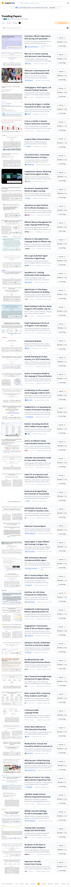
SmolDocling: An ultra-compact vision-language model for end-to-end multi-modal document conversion (38, 391)
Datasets (50, 884)
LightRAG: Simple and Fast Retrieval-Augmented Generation (37, 795)
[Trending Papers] (20, 23)
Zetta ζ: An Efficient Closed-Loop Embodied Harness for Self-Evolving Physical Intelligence (37, 442)
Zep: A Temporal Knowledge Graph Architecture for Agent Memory (37, 677)
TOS (16, 884)
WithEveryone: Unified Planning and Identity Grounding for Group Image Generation (37, 761)
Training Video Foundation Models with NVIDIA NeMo (34, 829)
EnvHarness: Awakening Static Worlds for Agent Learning (36, 189)
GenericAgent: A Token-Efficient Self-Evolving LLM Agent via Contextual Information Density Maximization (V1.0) (37, 543)
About (27, 884)
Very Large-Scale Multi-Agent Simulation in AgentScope (36, 257)
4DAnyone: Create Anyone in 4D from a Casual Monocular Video (36, 71)
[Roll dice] (67, 28)
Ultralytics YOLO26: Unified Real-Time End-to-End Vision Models (37, 643)
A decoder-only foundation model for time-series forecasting (37, 458)
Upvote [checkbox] (62, 38)
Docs (68, 884)
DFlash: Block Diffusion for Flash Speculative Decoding (35, 728)
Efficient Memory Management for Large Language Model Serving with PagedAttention (38, 223)
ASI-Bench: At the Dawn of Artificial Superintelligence (34, 845)
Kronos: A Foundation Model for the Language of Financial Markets (38, 374)
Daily (3, 23)
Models (44, 884)
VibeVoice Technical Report (35, 526)
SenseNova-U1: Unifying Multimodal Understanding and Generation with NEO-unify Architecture (36, 273)
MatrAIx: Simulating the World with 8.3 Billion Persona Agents (36, 425)
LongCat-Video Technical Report (37, 139)
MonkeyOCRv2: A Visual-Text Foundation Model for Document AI (38, 744)
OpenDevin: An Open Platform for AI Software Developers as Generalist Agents (36, 206)
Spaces (57, 884)
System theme (8, 884)
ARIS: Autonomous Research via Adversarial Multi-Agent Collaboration (35, 559)
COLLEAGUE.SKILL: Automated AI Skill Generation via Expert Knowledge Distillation (36, 156)
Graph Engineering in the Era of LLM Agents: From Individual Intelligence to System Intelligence (38, 324)
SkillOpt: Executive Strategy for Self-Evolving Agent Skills (36, 812)
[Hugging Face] (38, 883)
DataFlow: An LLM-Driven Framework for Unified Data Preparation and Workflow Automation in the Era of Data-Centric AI (36, 593)
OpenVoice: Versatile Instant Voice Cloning (32, 862)
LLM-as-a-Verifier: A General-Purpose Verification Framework (37, 122)
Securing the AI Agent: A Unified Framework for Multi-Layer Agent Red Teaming (37, 105)
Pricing (63, 884)
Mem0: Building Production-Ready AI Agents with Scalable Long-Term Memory (38, 307)
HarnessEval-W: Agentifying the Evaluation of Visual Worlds (36, 492)
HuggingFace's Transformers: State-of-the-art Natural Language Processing (38, 627)
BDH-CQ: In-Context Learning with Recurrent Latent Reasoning (37, 55)
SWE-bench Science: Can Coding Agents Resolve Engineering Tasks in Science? (37, 778)
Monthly (15, 23)
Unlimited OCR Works (33, 341)
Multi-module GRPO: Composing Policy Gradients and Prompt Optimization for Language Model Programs (37, 694)
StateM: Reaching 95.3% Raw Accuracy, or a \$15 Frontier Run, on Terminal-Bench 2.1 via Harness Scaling (38, 358)
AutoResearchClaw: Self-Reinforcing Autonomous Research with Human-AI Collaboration (38, 660)
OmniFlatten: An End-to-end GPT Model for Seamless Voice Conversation (36, 509)
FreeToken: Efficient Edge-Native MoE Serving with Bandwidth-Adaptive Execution (37, 37)
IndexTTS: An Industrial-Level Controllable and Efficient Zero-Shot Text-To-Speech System (36, 475)
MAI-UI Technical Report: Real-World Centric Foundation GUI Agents (36, 576)
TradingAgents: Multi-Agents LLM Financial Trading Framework (37, 88)
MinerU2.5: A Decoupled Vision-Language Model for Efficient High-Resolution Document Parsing (38, 240)
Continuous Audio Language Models (31, 711)
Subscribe (52, 7)
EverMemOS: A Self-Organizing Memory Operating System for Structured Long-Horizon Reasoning (36, 610)
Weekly (9, 23)
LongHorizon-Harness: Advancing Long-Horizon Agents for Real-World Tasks (37, 172)
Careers (33, 884)
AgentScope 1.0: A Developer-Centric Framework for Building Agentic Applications (36, 290)
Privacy (22, 884)
